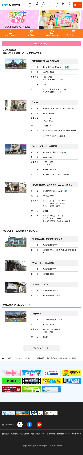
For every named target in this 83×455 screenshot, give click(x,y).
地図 (67, 67)
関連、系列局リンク (38, 433)
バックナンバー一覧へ (41, 348)
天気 (69, 6)
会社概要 (5, 433)
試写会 (57, 6)
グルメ (63, 6)
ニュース (36, 6)
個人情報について (63, 433)
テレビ (24, 6)
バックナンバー (30, 358)
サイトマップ (76, 433)
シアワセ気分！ (17, 358)
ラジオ (30, 6)
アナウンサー (43, 6)
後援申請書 (51, 433)
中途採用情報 (24, 433)
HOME (3, 358)
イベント (50, 6)
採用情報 (14, 433)
